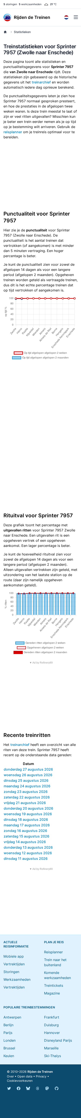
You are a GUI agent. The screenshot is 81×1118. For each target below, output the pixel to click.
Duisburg (51, 1025)
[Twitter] (9, 1088)
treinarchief (41, 82)
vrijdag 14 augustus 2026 (25, 842)
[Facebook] (18, 1088)
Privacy (41, 1076)
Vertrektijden (14, 964)
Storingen (11, 972)
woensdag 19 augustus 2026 (28, 814)
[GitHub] (56, 1088)
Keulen (8, 1056)
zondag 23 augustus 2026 (26, 791)
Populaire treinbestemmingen (29, 1007)
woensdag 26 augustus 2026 (28, 775)
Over (10, 1076)
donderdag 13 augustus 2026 (28, 847)
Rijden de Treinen (40, 1071)
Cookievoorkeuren (20, 1080)
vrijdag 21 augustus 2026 (25, 803)
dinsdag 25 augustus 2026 (26, 780)
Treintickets (53, 985)
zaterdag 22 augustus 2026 (27, 797)
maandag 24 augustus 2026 (27, 786)
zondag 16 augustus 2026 (25, 830)
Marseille (51, 1048)
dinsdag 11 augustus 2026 (26, 858)
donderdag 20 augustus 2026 (28, 808)
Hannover (52, 1032)
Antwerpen (12, 1017)
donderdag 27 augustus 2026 (28, 769)
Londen (9, 1040)
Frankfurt (51, 1017)
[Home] (6, 32)
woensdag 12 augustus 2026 (28, 853)
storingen (10, 4)
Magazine (52, 993)
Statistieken (22, 32)
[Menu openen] (76, 17)
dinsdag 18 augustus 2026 (26, 819)
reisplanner (12, 132)
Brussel (9, 1048)
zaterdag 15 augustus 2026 (26, 836)
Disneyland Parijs (58, 1040)
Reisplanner (53, 952)
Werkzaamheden (16, 979)
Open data (24, 1076)
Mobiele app (13, 956)
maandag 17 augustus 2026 (27, 825)
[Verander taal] (66, 17)
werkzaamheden (30, 4)
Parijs (7, 1032)
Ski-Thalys (52, 1056)
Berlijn (8, 1025)
